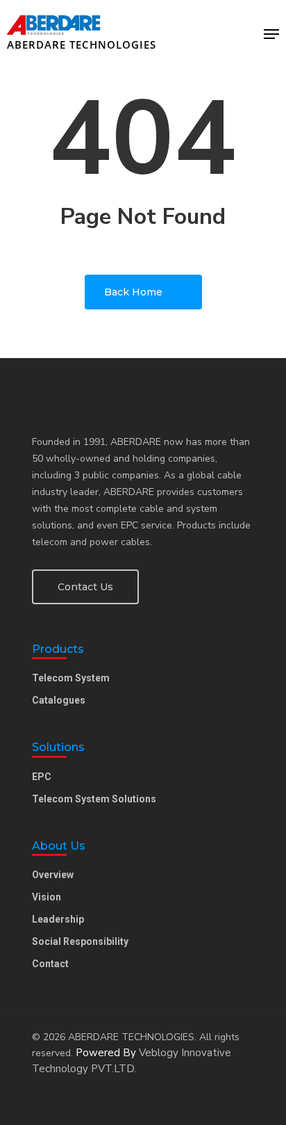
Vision (46, 897)
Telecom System (71, 677)
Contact (50, 963)
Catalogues (58, 700)
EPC (41, 776)
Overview (53, 874)
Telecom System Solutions (94, 798)
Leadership (58, 919)
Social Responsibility (80, 941)
